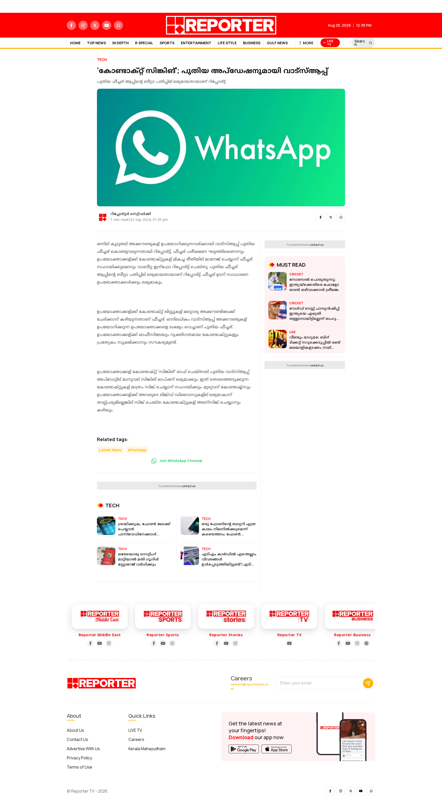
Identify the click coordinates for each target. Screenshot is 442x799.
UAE (292, 332)
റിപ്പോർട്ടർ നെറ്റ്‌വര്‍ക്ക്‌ (130, 214)
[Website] (361, 643)
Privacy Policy (79, 758)
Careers (136, 739)
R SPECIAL (144, 42)
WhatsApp (137, 449)
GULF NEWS (277, 42)
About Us (75, 730)
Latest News (110, 449)
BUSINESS (251, 42)
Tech (102, 59)
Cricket (296, 274)
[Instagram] (103, 643)
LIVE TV (135, 730)
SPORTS (167, 42)
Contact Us (77, 739)
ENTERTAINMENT (196, 42)
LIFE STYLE (227, 42)
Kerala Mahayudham (146, 748)
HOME (75, 42)
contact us (188, 486)
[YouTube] (94, 643)
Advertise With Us (83, 748)
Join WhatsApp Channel (180, 460)
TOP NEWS (96, 42)
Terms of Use (79, 767)
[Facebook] (85, 643)
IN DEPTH (120, 42)
